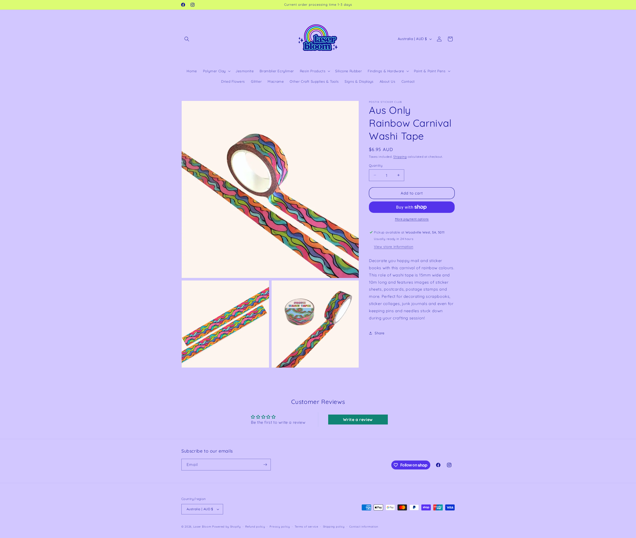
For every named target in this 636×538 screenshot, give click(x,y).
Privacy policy (280, 526)
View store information (393, 246)
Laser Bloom (202, 526)
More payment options (412, 219)
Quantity (375, 165)
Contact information (363, 526)
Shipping (400, 156)
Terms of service (306, 526)
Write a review (357, 419)
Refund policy (255, 526)
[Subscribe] (265, 464)
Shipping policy (334, 526)
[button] (186, 39)
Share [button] (380, 333)
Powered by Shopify (226, 526)
